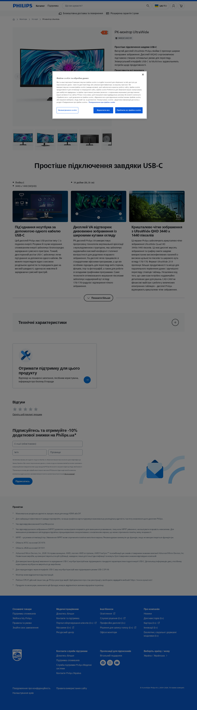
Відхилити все (103, 110)
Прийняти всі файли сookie (129, 110)
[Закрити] (143, 74)
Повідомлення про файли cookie (102, 102)
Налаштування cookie (67, 110)
